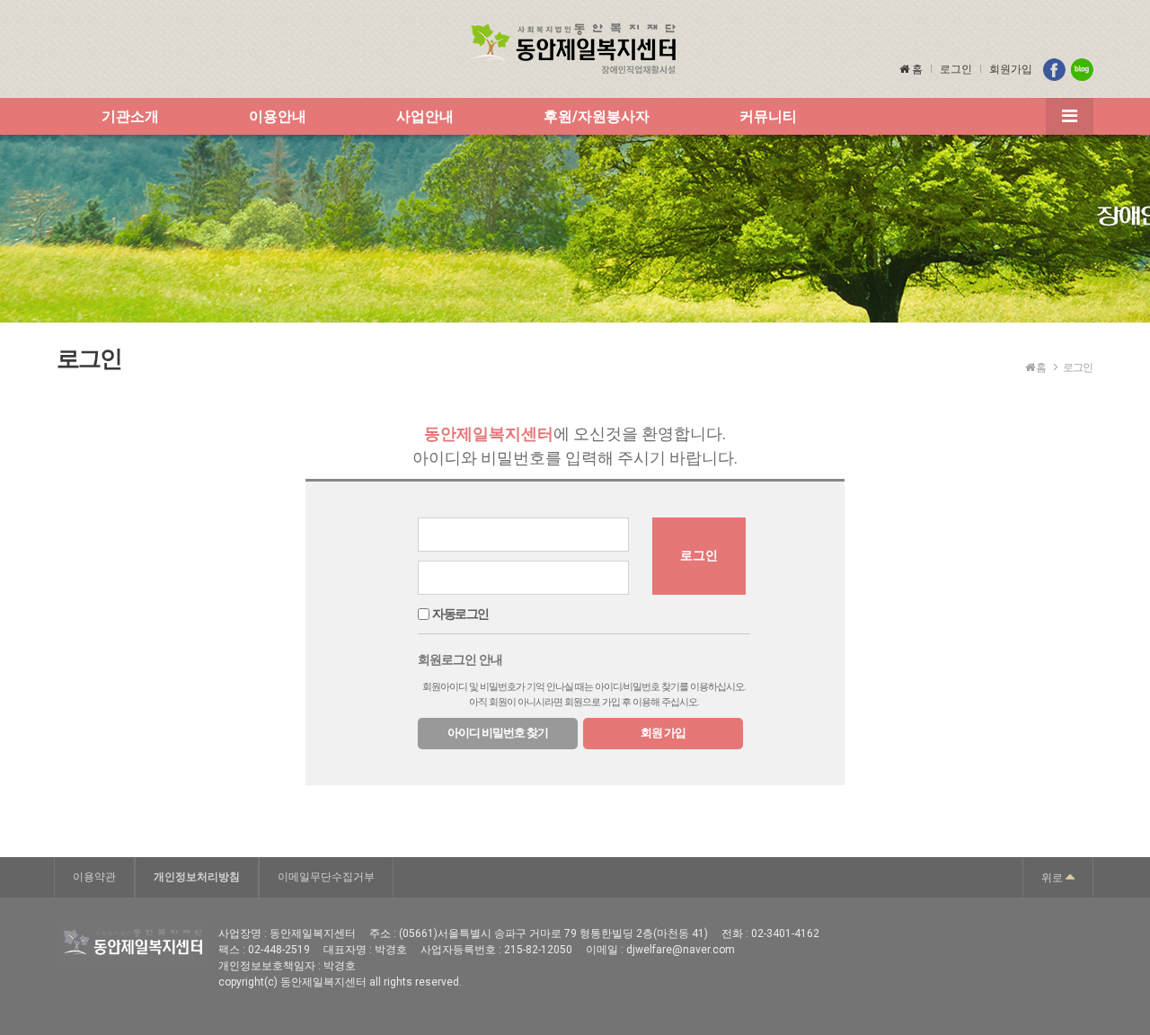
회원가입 (1010, 69)
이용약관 (94, 877)
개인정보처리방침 (197, 877)
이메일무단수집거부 (326, 877)
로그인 (956, 69)
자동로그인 (460, 614)
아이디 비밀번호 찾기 (497, 732)
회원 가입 (663, 732)
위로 (1053, 877)
